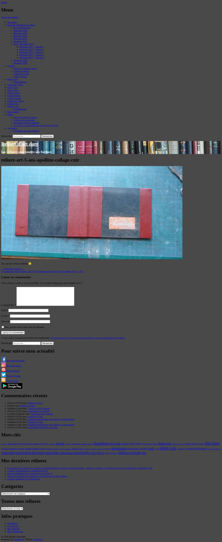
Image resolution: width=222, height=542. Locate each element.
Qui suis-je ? (13, 526)
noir (151, 448)
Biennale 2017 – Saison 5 (31, 57)
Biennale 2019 (20, 41)
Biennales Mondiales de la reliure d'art (26, 443)
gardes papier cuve (35, 448)
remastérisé (182, 449)
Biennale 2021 (20, 38)
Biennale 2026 (20, 30)
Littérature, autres (15, 101)
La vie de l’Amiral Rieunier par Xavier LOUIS (35, 125)
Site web (5, 321)
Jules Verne (12, 90)
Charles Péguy (14, 95)
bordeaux (52, 444)
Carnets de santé (21, 74)
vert (107, 453)
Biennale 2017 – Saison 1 (31, 47)
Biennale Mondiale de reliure (21, 25)
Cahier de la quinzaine (24, 120)
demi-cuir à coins (195, 443)
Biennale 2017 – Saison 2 (31, 49)
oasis (157, 449)
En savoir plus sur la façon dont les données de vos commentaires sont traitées (88, 338)
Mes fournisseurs (15, 531)
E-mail (5, 316)
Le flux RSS (12, 381)
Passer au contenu (9, 17)
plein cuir (167, 448)
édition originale (129, 453)
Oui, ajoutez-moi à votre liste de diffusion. (24, 327)
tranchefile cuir (84, 453)
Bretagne (68, 444)
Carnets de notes (21, 71)
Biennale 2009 (20, 63)
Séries (10, 114)
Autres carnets (20, 76)
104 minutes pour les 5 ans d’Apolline (53, 271)
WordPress (19, 539)
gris (60, 449)
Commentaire (8, 305)
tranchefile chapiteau (59, 453)
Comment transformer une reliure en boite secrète (50, 419)
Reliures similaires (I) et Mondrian (23, 479)
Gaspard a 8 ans (35, 416)
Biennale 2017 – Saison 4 (31, 55)
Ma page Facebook (15, 360)
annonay (4, 444)
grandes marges (52, 449)
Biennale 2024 (20, 33)
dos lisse (212, 443)
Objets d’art (12, 106)
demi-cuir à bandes (178, 444)
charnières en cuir (106, 443)
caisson (90, 444)
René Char (12, 87)
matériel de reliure (90, 449)
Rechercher (6, 136)
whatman (113, 453)
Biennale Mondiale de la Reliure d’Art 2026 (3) (30, 473)
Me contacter (13, 529)
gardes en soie (16, 448)
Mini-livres (12, 79)
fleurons (4, 449)
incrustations (66, 449)
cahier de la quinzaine (79, 444)
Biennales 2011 (20, 60)
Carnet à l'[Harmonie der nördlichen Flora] (27, 471)
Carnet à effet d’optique (38, 408)
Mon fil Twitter (13, 376)
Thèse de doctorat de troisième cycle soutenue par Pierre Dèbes (37, 476)
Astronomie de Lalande (38, 411)
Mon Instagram (13, 365)
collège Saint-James (149, 444)
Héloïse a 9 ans (34, 403)
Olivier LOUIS (27, 271)
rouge (190, 448)
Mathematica (13, 112)
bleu (46, 444)
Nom (4, 310)
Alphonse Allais (15, 84)
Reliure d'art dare (19, 143)
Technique (12, 128)
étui (144, 452)
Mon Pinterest (13, 371)
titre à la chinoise (213, 449)
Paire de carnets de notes (25, 68)
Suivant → (19, 268)
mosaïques (119, 448)
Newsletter (12, 523)
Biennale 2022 (20, 36)
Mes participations (22, 28)
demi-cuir (164, 443)
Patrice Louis (13, 93)
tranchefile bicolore (29, 453)
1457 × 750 (77, 271)
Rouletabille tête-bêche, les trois (42, 427)
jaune (74, 448)
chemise (125, 443)
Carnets (10, 65)
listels (80, 449)
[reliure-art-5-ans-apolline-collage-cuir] (91, 258)
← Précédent (7, 268)
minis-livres (101, 449)
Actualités (12, 22)
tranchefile (8, 453)
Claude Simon (14, 98)
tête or (101, 452)
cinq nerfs (134, 443)
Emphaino (37, 539)
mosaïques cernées (137, 448)
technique (200, 448)
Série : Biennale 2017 (23, 44)
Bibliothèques (19, 82)
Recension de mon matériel (26, 122)
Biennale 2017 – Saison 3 (31, 52)
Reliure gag (12, 103)
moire (108, 449)
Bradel (60, 443)
